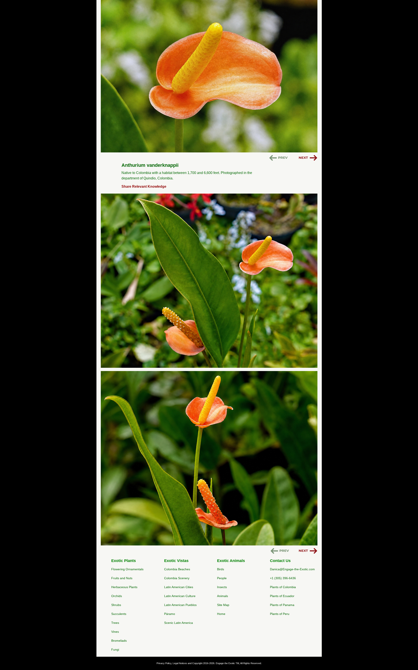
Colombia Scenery (176, 578)
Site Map (223, 605)
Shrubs (116, 605)
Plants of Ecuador (282, 596)
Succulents (118, 614)
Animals (222, 596)
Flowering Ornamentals (127, 569)
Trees (115, 622)
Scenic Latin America (178, 622)
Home (221, 614)
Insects (222, 587)
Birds (220, 569)
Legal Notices (180, 663)
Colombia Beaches (177, 569)
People (222, 578)
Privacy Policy (164, 663)
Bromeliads (119, 640)
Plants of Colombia (283, 587)
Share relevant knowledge (143, 186)
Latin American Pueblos (180, 605)
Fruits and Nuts (121, 578)
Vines (115, 631)
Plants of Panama (282, 605)
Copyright (197, 663)
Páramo (169, 614)
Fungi (115, 649)
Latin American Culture (180, 596)
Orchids (116, 596)
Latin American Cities (178, 587)
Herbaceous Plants (124, 587)
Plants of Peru (279, 614)
